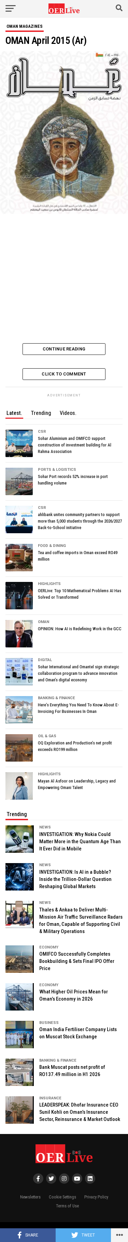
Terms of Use (67, 1205)
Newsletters (30, 1196)
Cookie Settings (62, 1196)
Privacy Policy (96, 1196)
